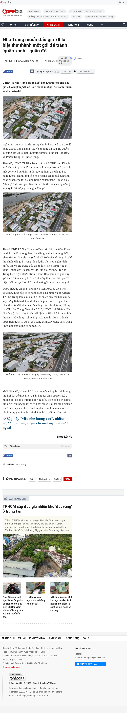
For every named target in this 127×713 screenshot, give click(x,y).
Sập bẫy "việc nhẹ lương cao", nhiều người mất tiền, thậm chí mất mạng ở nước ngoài (36, 423)
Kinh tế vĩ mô (37, 638)
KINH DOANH (53, 25)
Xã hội (22, 638)
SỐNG (90, 25)
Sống (86, 638)
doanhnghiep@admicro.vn (93, 658)
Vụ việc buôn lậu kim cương (99, 17)
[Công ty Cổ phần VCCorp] (17, 677)
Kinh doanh (51, 61)
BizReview (34, 11)
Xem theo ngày (17, 479)
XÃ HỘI (13, 25)
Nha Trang (21, 464)
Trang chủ (8, 638)
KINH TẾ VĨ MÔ (31, 25)
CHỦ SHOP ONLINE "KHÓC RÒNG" (86, 11)
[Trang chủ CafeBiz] (2, 24)
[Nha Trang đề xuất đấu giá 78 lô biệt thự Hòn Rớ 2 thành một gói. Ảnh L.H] (37, 212)
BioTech (76, 17)
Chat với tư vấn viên (89, 664)
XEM (67, 479)
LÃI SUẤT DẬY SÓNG (54, 11)
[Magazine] (5, 2)
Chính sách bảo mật (11, 667)
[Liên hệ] (32, 71)
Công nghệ (72, 638)
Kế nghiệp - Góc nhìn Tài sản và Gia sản (48, 17)
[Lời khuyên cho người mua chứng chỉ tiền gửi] (37, 588)
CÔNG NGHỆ (73, 25)
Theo (37, 446)
